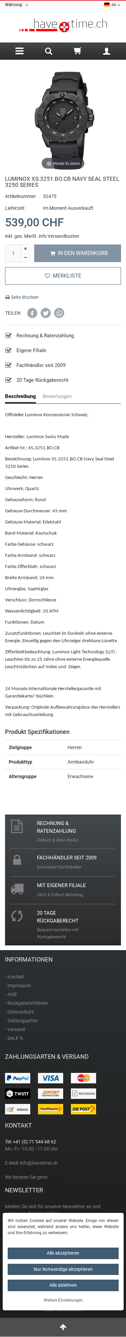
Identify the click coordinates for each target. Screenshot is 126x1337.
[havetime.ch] (63, 26)
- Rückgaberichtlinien (26, 1003)
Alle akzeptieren (63, 1253)
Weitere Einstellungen (63, 1300)
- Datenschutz (19, 1012)
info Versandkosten (59, 236)
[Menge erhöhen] (25, 249)
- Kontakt (14, 976)
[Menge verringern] (25, 258)
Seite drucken (24, 297)
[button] (32, 313)
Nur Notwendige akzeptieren (63, 1269)
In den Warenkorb (83, 253)
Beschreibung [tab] (20, 396)
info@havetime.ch (39, 1163)
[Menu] (19, 51)
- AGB (11, 994)
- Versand (15, 1029)
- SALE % (14, 1038)
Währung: (15, 4)
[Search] (48, 51)
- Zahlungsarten (21, 1020)
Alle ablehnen (63, 1285)
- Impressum (18, 985)
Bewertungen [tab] (57, 396)
